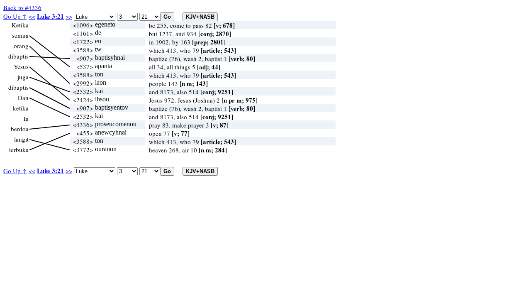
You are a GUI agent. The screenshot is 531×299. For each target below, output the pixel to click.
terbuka (19, 149)
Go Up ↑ (15, 16)
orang (21, 46)
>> (69, 16)
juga (23, 77)
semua (20, 35)
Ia (26, 118)
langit (21, 139)
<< (32, 16)
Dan (23, 97)
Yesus (21, 66)
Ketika (20, 25)
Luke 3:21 (50, 16)
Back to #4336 (22, 7)
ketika (21, 108)
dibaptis (18, 56)
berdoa (20, 129)
